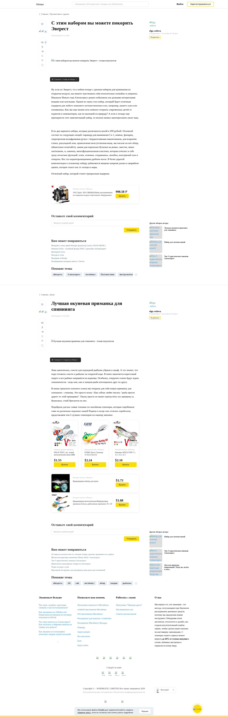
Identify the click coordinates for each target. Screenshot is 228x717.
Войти (180, 4)
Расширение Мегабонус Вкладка (92, 623)
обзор (102, 583)
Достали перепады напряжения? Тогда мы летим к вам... (176, 567)
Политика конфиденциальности (129, 692)
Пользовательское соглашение (97, 692)
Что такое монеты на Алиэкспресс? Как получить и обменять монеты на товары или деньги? (55, 624)
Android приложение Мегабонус (92, 609)
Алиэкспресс (74, 274)
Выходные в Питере (59, 258)
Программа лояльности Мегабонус (93, 605)
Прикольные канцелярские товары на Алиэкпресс (71, 564)
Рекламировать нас (124, 609)
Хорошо (144, 711)
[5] (42, 42)
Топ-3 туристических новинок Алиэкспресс (176, 257)
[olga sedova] (154, 24)
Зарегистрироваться (200, 4)
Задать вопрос (83, 632)
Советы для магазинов (126, 614)
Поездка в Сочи (57, 255)
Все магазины (83, 636)
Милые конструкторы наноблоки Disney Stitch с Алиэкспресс (75, 557)
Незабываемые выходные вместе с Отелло (67, 261)
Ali (69, 583)
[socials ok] (110, 675)
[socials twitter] (117, 675)
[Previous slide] (54, 274)
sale (77, 583)
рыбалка (127, 583)
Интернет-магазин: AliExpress (83, 189)
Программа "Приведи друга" (129, 605)
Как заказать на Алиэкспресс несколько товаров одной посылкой (55, 633)
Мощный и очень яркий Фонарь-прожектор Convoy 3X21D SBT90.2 (78, 246)
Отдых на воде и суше (60, 567)
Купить (122, 196)
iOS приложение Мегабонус (90, 614)
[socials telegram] (124, 675)
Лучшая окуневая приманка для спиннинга (175, 229)
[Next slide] (136, 274)
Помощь (81, 627)
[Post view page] (155, 232)
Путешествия (107, 274)
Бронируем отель (58, 252)
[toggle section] (57, 642)
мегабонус (91, 274)
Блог (79, 641)
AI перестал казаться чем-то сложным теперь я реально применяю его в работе (82, 554)
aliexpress (57, 274)
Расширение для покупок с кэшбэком (94, 618)
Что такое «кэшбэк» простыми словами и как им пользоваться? (53, 606)
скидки (113, 583)
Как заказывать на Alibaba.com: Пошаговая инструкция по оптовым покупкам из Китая (55, 615)
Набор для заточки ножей (174, 242)
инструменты (126, 274)
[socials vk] (104, 675)
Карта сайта (82, 645)
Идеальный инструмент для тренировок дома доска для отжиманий (78, 570)
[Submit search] (146, 4)
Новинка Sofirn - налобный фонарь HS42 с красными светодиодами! (78, 249)
